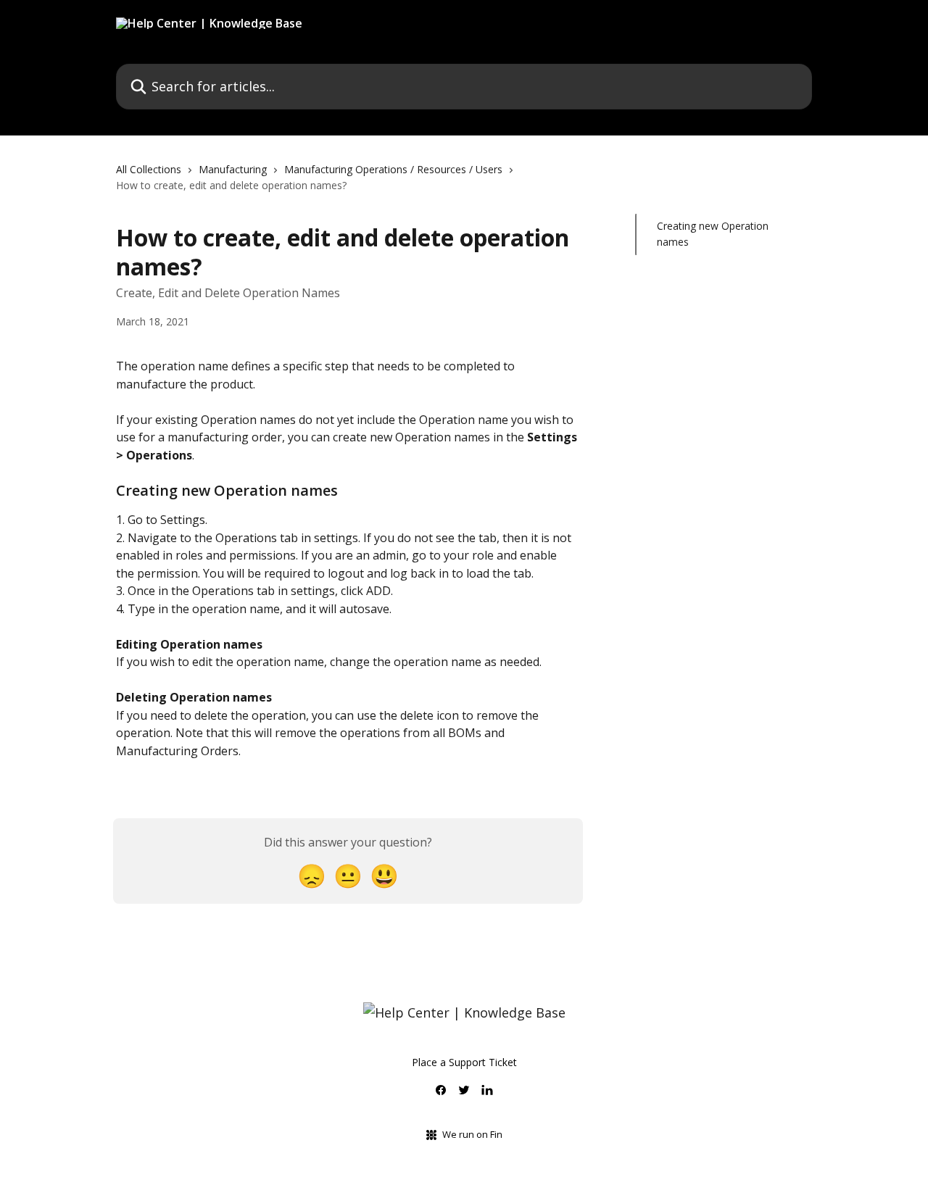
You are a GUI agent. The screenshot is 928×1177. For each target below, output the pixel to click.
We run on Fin (472, 1134)
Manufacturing (233, 169)
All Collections (148, 169)
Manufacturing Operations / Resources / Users (393, 169)
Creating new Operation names (712, 234)
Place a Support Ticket (464, 1062)
